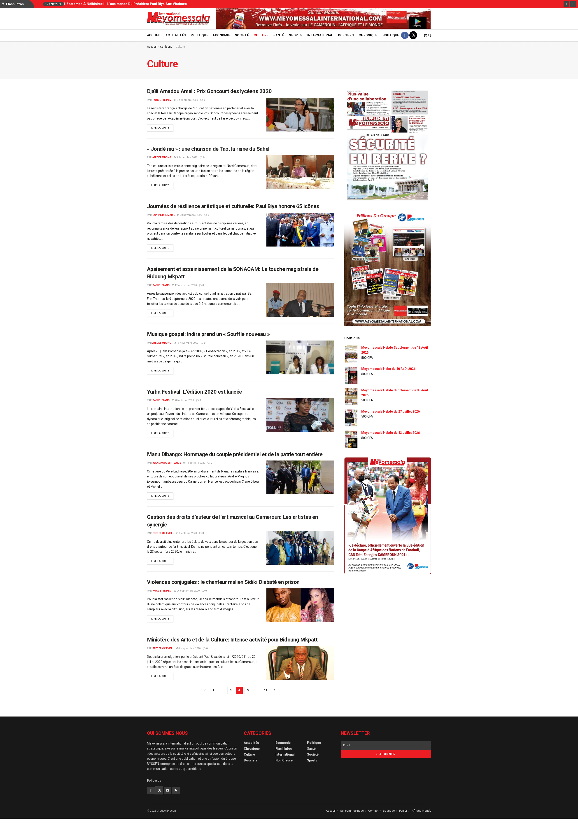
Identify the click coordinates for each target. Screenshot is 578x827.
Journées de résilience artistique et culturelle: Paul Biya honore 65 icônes (233, 206)
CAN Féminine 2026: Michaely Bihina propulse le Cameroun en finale (258, 4)
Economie (221, 35)
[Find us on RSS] (176, 790)
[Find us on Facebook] (405, 35)
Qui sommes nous (352, 810)
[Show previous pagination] (205, 690)
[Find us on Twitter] (413, 35)
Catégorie (166, 46)
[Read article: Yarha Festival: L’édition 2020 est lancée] (300, 415)
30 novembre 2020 (190, 215)
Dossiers (346, 35)
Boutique (391, 35)
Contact (373, 810)
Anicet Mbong (161, 157)
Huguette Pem (162, 100)
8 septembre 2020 (189, 648)
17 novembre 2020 (185, 285)
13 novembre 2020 (187, 342)
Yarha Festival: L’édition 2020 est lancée (194, 392)
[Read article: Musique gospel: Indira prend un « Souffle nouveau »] (300, 357)
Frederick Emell (163, 533)
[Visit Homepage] (178, 18)
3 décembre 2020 (187, 100)
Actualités (175, 35)
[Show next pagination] (275, 690)
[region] (323, 18)
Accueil (154, 35)
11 (265, 690)
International (320, 35)
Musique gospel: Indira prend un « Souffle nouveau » (208, 334)
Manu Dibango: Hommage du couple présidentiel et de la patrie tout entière (235, 454)
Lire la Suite (162, 127)
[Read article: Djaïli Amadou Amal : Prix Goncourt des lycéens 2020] (300, 115)
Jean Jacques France (166, 462)
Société (242, 35)
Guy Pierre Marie (163, 215)
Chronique (368, 35)
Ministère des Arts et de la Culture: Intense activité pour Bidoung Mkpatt (232, 640)
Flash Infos (283, 748)
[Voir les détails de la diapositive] (323, 18)
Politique (199, 35)
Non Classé (284, 760)
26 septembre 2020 (188, 590)
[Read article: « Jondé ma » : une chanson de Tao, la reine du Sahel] (300, 172)
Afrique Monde (421, 810)
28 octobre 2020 (184, 400)
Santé (278, 35)
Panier (403, 810)
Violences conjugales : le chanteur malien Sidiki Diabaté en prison (223, 582)
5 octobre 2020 (187, 533)
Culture (261, 35)
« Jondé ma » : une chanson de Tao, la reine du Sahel (208, 149)
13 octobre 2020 (195, 462)
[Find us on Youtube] (167, 790)
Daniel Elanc (161, 285)
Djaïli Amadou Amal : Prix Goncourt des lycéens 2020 (209, 91)
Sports (295, 35)
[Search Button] (429, 35)
